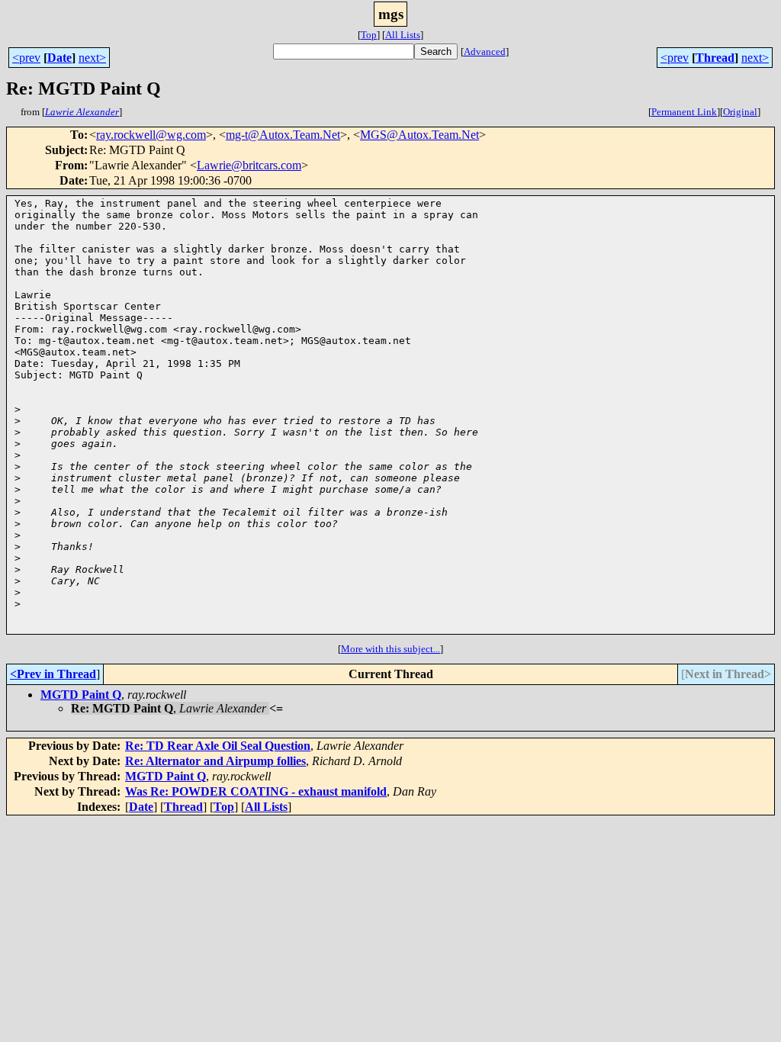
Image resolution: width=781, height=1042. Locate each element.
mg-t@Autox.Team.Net (283, 134)
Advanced (485, 51)
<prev (26, 57)
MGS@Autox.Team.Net (419, 134)
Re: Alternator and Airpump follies (215, 760)
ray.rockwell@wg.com (151, 134)
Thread (715, 57)
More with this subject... (390, 648)
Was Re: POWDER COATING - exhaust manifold (256, 791)
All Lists (402, 34)
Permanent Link (684, 111)
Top (369, 34)
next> (92, 57)
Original (740, 111)
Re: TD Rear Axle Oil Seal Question (217, 745)
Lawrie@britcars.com (249, 165)
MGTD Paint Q (80, 694)
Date (59, 57)
